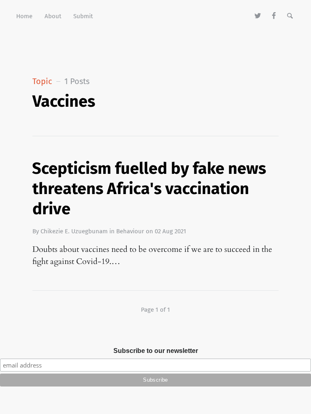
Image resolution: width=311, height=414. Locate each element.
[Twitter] (258, 16)
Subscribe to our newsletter (155, 350)
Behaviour (130, 231)
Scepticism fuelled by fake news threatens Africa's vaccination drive (149, 189)
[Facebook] (274, 16)
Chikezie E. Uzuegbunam (74, 231)
